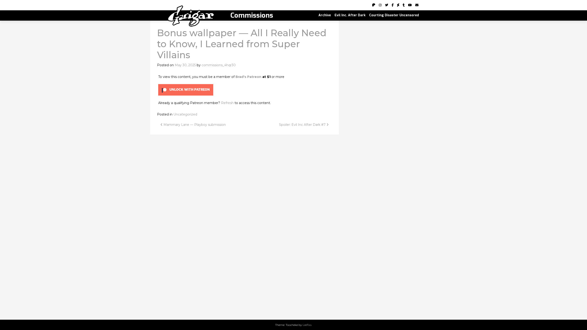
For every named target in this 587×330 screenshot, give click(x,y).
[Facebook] (393, 5)
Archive (324, 15)
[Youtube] (410, 5)
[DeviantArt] (398, 5)
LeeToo (307, 325)
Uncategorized (185, 114)
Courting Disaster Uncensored (394, 15)
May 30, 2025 (185, 65)
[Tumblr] (404, 5)
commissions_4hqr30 (219, 65)
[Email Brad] (416, 5)
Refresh (227, 103)
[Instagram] (380, 5)
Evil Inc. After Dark (350, 15)
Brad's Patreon (248, 77)
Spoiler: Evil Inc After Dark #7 (303, 125)
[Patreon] (373, 5)
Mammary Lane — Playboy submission (194, 125)
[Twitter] (386, 5)
